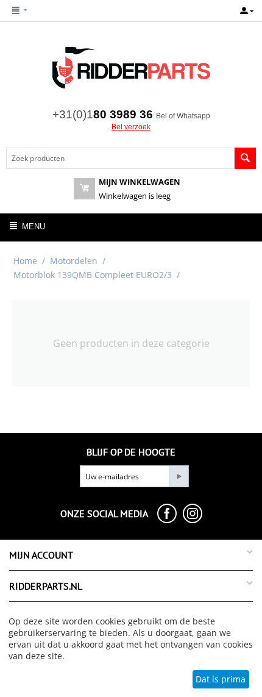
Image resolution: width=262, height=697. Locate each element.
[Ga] (178, 476)
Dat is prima (221, 679)
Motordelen (73, 260)
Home (25, 260)
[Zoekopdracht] (245, 158)
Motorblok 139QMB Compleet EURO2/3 (92, 275)
